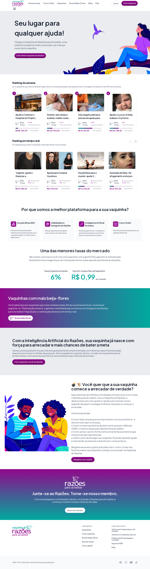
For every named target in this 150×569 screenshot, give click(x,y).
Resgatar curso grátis (82, 459)
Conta (115, 3)
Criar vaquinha (129, 3)
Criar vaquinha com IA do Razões (28, 362)
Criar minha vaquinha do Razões (30, 55)
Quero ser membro (75, 510)
